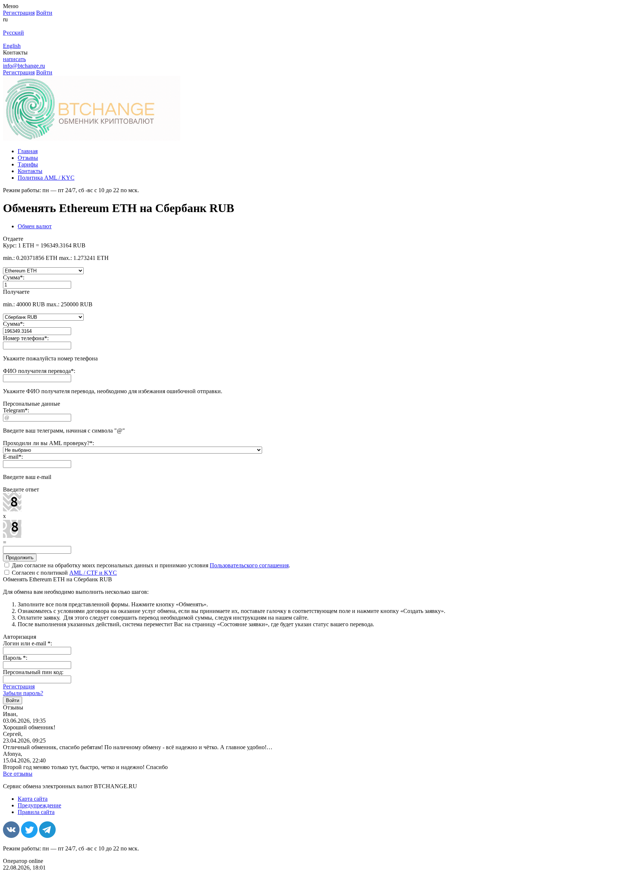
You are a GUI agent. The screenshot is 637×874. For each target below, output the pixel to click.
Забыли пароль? (23, 693)
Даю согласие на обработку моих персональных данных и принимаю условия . (150, 565)
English (12, 46)
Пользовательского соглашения (249, 565)
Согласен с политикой (63, 573)
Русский (13, 32)
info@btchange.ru (24, 66)
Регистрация (19, 686)
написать (14, 59)
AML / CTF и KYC (93, 573)
